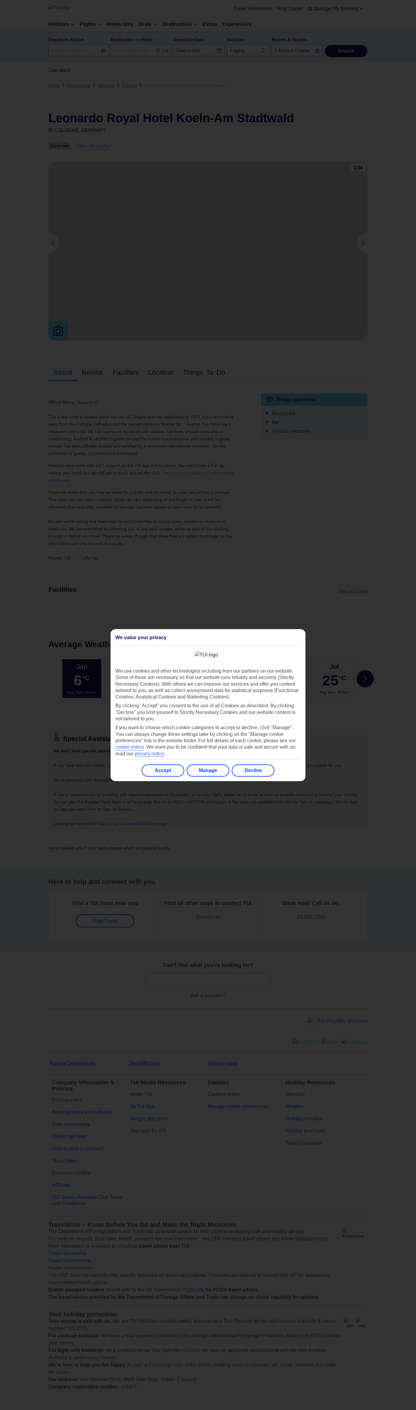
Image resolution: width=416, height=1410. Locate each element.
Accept (163, 770)
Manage (208, 770)
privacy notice (149, 753)
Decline (253, 770)
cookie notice (129, 747)
